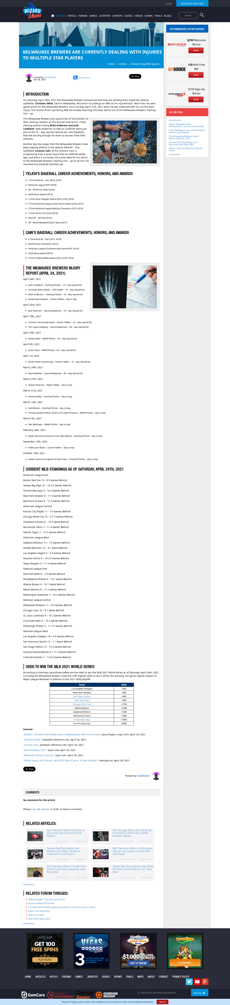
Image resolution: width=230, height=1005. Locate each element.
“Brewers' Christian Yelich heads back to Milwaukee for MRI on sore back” (62, 734)
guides (128, 16)
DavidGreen (50, 77)
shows (148, 16)
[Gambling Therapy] (107, 994)
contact (163, 976)
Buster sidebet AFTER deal (41, 903)
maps (140, 976)
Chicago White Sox (82, 704)
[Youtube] (197, 981)
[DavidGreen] (29, 77)
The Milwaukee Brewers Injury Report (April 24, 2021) (184, 137)
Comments (174, 154)
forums (83, 16)
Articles (123, 64)
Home (111, 64)
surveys (117, 16)
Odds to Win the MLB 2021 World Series (185, 149)
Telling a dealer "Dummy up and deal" (47, 899)
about (151, 976)
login (34, 809)
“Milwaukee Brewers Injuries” (38, 755)
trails (158, 16)
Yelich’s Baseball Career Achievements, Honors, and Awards (186, 125)
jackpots (105, 16)
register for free (192, 4)
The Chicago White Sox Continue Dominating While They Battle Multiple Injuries (131, 833)
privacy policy (180, 976)
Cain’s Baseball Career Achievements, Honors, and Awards (187, 131)
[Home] (52, 16)
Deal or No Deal (36, 914)
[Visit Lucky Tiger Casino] (185, 950)
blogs (167, 16)
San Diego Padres (82, 696)
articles (40, 976)
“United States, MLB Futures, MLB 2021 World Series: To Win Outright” (60, 760)
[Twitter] (189, 981)
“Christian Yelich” (32, 739)
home (28, 976)
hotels (72, 16)
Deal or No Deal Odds (39, 910)
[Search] (202, 16)
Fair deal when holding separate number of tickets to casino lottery (61, 907)
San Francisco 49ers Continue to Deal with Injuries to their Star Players (66, 833)
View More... (29, 884)
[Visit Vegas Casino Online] (91, 950)
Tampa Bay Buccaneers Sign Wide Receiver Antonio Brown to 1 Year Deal (132, 869)
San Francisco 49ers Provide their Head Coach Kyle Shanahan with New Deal (66, 869)
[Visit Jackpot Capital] (138, 950)
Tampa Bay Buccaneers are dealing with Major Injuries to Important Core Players (64, 851)
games (93, 16)
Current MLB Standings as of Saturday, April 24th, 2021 (183, 143)
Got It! (162, 1001)
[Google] (205, 981)
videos (138, 16)
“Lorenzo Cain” (31, 744)
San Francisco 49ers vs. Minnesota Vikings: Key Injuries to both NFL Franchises (132, 851)
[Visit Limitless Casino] (45, 950)
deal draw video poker (39, 918)
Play (196, 50)
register (45, 809)
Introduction (175, 120)
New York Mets (81, 700)
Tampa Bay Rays (82, 719)
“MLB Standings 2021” (35, 750)
